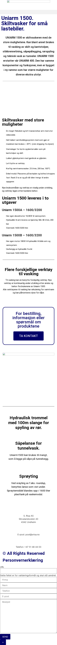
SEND (5, 636)
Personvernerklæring (23, 560)
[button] (28, 12)
